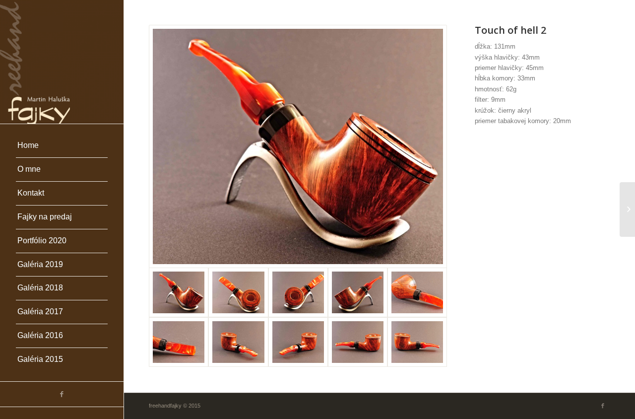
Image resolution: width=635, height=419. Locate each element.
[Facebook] (62, 394)
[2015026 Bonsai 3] (627, 209)
